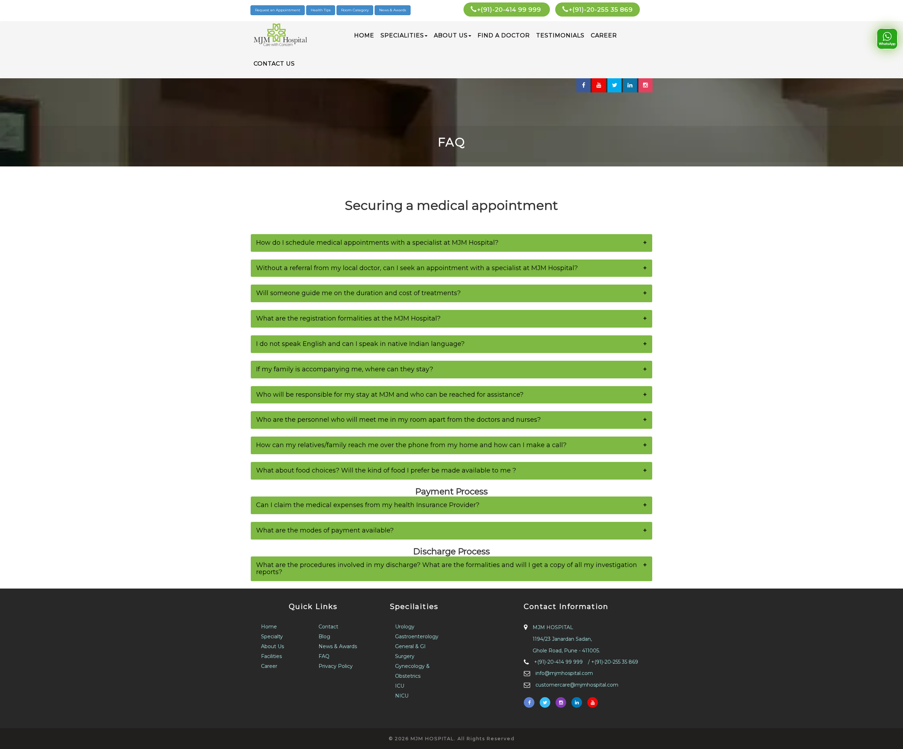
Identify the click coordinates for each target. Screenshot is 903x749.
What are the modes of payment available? (325, 530)
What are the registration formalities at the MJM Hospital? (348, 318)
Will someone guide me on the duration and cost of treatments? (358, 293)
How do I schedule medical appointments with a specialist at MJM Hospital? (377, 242)
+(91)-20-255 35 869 (601, 9)
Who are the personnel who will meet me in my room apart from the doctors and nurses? (398, 420)
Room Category (355, 10)
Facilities (271, 656)
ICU (399, 686)
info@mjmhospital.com (564, 673)
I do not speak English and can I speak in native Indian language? (360, 344)
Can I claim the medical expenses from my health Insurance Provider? (367, 505)
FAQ (324, 656)
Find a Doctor (504, 35)
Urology (404, 626)
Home (364, 35)
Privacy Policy (336, 666)
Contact (328, 626)
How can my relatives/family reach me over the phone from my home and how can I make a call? (411, 445)
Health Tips (321, 10)
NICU (401, 696)
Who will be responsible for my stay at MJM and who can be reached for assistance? (389, 394)
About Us (451, 35)
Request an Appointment (277, 10)
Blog (324, 636)
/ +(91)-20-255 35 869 (613, 662)
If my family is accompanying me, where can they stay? (344, 369)
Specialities (402, 35)
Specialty (272, 636)
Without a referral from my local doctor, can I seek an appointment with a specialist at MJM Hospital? (417, 268)
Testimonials (560, 35)
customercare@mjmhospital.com (576, 685)
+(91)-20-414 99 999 (510, 9)
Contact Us (274, 63)
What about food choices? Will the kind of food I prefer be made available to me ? (386, 470)
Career (604, 35)
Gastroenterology (416, 636)
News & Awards (392, 10)
